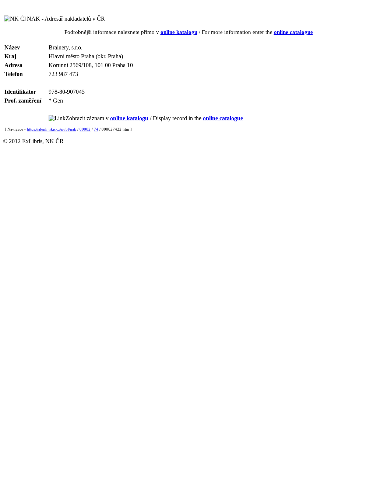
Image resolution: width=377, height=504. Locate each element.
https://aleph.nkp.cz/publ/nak (51, 129)
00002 (85, 129)
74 (96, 129)
